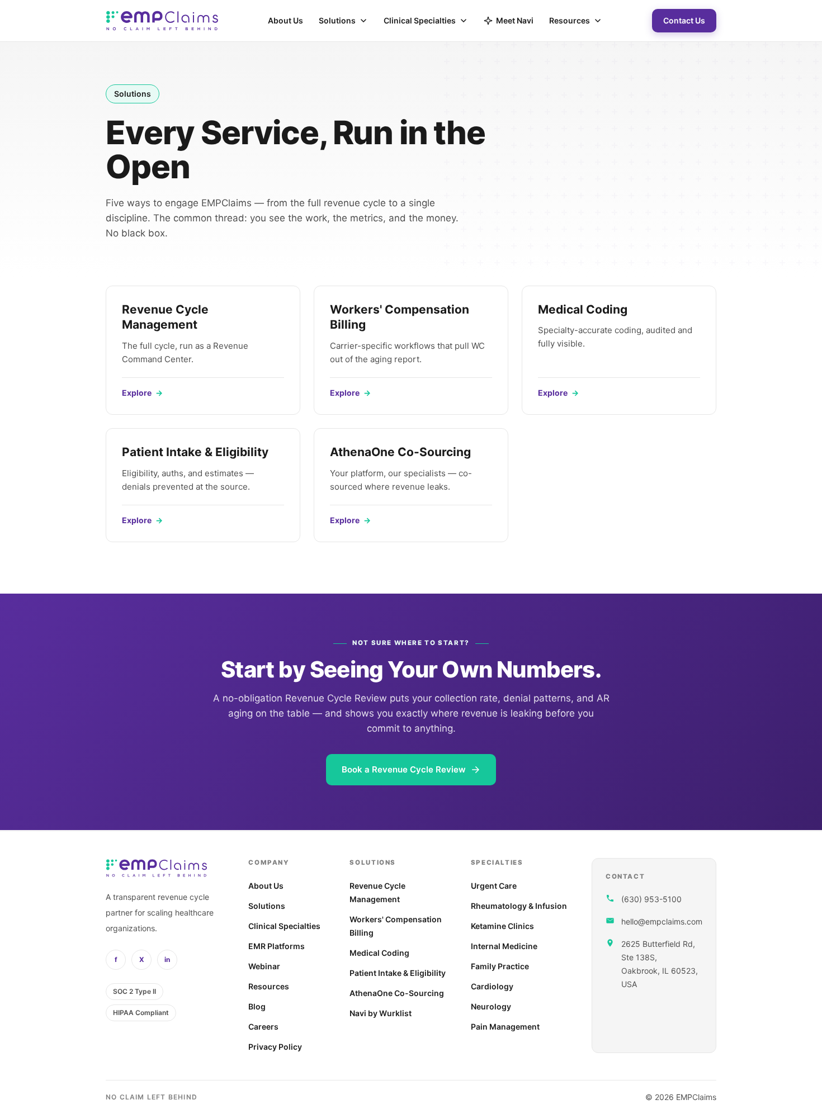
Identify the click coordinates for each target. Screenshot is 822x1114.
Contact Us (684, 20)
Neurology (491, 1006)
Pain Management (505, 1026)
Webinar (264, 966)
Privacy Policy (275, 1046)
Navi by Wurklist (380, 1013)
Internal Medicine (504, 946)
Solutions (337, 20)
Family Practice (500, 966)
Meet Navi (514, 20)
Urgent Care (494, 885)
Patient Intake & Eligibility (397, 973)
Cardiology (492, 986)
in (167, 959)
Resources (569, 20)
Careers (263, 1026)
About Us (285, 20)
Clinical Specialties (420, 20)
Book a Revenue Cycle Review (404, 769)
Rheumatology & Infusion (519, 906)
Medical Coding (379, 952)
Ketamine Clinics (502, 926)
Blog (257, 1006)
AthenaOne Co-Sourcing (396, 993)
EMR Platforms (276, 946)
